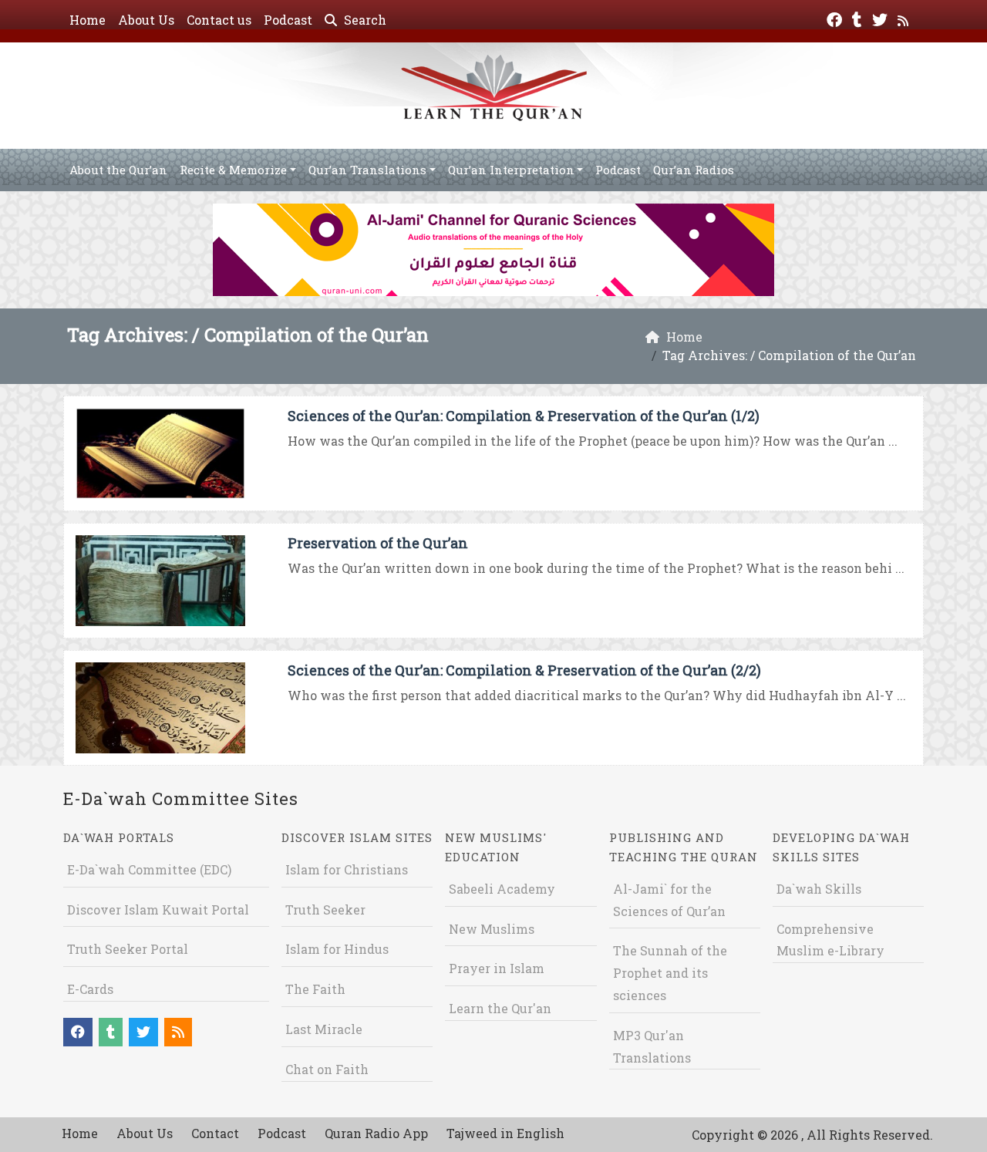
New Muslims (491, 929)
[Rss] (905, 18)
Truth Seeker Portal (127, 949)
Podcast (288, 20)
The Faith (315, 989)
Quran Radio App (376, 1133)
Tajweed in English (505, 1133)
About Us (146, 20)
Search (363, 20)
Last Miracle (323, 1029)
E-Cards (90, 989)
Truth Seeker (325, 909)
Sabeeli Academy (502, 889)
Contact (215, 1133)
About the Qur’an (118, 169)
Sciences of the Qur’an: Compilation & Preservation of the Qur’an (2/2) (524, 670)
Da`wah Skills (818, 889)
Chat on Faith (327, 1069)
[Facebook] (836, 18)
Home (87, 20)
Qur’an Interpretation (511, 169)
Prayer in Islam (496, 968)
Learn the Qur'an (500, 1008)
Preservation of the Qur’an (378, 543)
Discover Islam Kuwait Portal (158, 909)
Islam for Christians (346, 869)
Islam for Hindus (337, 949)
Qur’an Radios (693, 169)
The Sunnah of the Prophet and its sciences (670, 972)
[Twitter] (881, 18)
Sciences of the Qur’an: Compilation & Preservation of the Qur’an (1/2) (524, 415)
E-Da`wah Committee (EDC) (149, 869)
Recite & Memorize (233, 169)
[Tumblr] (859, 18)
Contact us (219, 20)
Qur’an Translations (367, 169)
